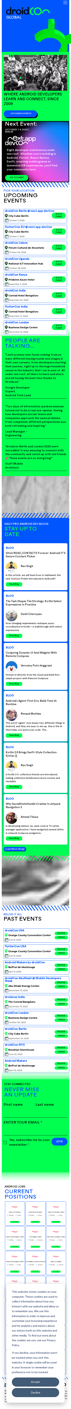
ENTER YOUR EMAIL (23, 1123)
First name (13, 1105)
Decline (35, 1392)
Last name (45, 1105)
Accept (35, 1381)
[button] (61, 933)
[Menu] (65, 2)
